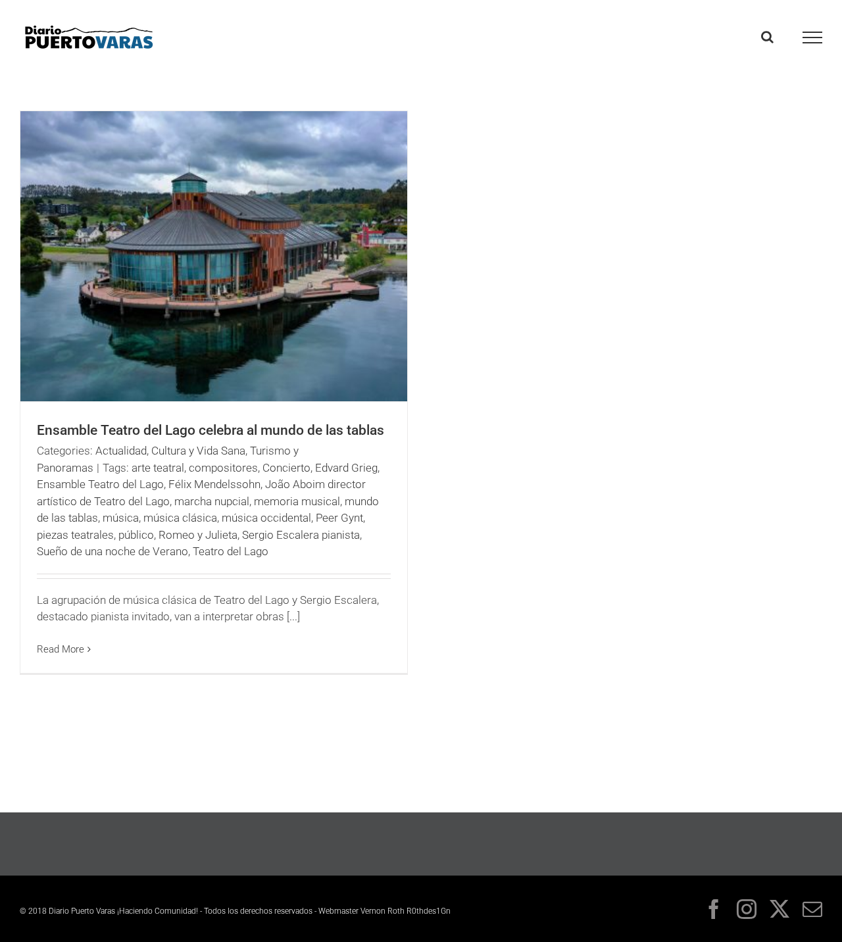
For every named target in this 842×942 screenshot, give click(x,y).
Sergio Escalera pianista (301, 534)
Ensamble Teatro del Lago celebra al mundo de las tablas (210, 430)
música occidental (266, 517)
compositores (223, 467)
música (121, 517)
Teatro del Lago (230, 551)
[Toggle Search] (767, 36)
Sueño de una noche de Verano (112, 551)
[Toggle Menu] (812, 37)
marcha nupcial (211, 501)
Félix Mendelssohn (214, 484)
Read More (60, 649)
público (136, 534)
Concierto (286, 467)
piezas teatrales (75, 534)
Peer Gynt (339, 517)
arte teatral (158, 467)
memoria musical (297, 501)
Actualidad (121, 450)
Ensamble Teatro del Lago (100, 484)
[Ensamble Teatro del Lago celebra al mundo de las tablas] (213, 256)
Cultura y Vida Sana (198, 450)
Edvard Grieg (346, 467)
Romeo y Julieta (198, 534)
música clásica (180, 517)
